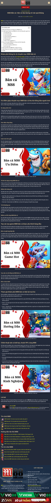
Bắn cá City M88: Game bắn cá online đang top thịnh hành (16, 459)
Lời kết (3, 50)
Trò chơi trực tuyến (25, 11)
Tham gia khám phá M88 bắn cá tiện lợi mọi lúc (12, 47)
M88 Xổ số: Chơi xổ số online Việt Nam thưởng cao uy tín (16, 423)
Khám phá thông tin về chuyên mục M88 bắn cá (12, 29)
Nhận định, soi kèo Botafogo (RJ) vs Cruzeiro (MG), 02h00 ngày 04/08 (19, 439)
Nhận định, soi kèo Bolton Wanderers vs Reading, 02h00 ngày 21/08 (19, 436)
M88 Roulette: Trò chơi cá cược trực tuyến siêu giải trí (15, 419)
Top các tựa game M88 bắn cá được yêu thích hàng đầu (13, 42)
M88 (2, 20)
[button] (2, 3)
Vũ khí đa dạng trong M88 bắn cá (10, 36)
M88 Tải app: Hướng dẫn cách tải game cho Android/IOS (16, 443)
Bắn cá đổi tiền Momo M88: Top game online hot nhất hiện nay (17, 449)
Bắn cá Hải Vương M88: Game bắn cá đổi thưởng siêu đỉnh (17, 452)
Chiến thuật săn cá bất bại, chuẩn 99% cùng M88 (12, 49)
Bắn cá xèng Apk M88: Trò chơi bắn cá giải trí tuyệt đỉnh (16, 454)
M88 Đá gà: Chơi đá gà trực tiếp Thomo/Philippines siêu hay (17, 426)
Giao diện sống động (8, 33)
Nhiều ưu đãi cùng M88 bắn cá (9, 40)
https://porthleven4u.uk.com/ (33, 407)
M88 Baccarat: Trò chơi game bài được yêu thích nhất (15, 421)
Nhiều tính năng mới (7, 37)
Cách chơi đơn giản (7, 35)
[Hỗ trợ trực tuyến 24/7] (47, 499)
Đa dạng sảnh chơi (7, 32)
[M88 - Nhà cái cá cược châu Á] (25, 3)
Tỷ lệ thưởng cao (7, 39)
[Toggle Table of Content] (28, 28)
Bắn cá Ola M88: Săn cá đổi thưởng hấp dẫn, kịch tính (15, 456)
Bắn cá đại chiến (7, 46)
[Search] (49, 3)
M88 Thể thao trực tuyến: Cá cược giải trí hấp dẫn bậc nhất (16, 428)
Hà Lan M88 (30, 16)
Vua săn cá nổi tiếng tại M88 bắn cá (10, 44)
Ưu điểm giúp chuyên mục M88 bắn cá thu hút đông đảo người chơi (16, 31)
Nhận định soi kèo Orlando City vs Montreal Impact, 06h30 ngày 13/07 (19, 441)
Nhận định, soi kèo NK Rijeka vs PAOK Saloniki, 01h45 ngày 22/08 (18, 434)
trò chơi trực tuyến (20, 56)
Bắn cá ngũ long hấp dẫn (8, 43)
